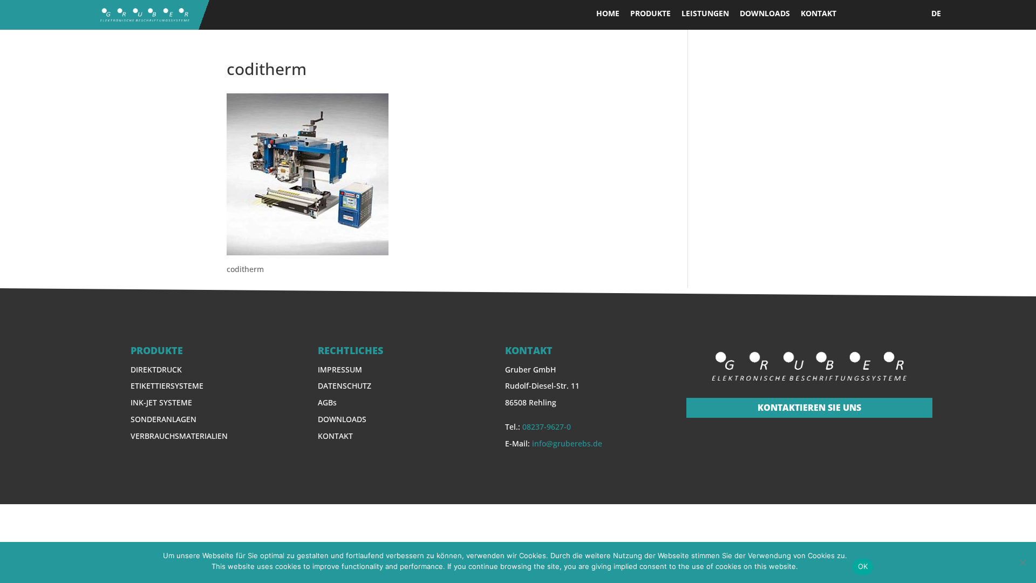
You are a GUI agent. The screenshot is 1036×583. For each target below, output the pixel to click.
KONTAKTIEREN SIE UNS (809, 407)
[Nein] (1022, 562)
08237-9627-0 (546, 427)
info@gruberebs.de (567, 443)
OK (863, 566)
